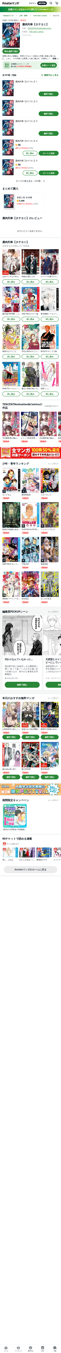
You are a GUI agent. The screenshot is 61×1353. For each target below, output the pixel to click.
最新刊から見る (51, 75)
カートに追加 (48, 153)
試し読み (30, 153)
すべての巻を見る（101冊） (29, 181)
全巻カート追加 (48, 65)
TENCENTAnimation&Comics (39, 28)
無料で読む (48, 94)
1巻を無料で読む (11, 51)
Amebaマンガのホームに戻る (30, 869)
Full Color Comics (36, 31)
